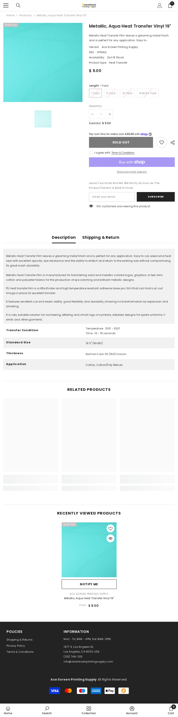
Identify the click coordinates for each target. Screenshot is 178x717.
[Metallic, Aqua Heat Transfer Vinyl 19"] (89, 549)
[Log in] (159, 5)
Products (26, 15)
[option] (42, 62)
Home (11, 15)
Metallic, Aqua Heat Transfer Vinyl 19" (89, 598)
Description (64, 237)
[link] (161, 142)
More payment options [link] (132, 172)
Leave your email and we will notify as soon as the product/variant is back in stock (124, 185)
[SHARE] (171, 142)
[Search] (18, 5)
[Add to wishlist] (110, 528)
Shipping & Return (100, 237)
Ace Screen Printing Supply (120, 47)
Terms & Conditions (122, 152)
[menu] (5, 5)
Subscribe (156, 196)
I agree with (102, 153)
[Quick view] (110, 538)
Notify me (89, 584)
